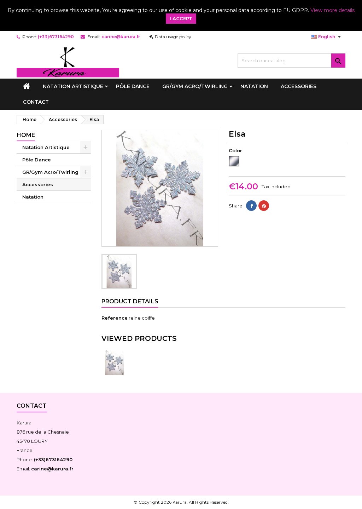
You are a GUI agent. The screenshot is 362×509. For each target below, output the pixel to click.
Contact (36, 102)
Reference (114, 318)
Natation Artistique (73, 86)
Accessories (298, 86)
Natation (254, 86)
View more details (332, 10)
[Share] (251, 205)
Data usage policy (173, 36)
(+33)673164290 (56, 36)
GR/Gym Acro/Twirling (195, 86)
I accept (181, 18)
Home (26, 135)
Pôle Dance (133, 86)
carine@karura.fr (120, 36)
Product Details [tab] (129, 301)
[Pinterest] (263, 205)
